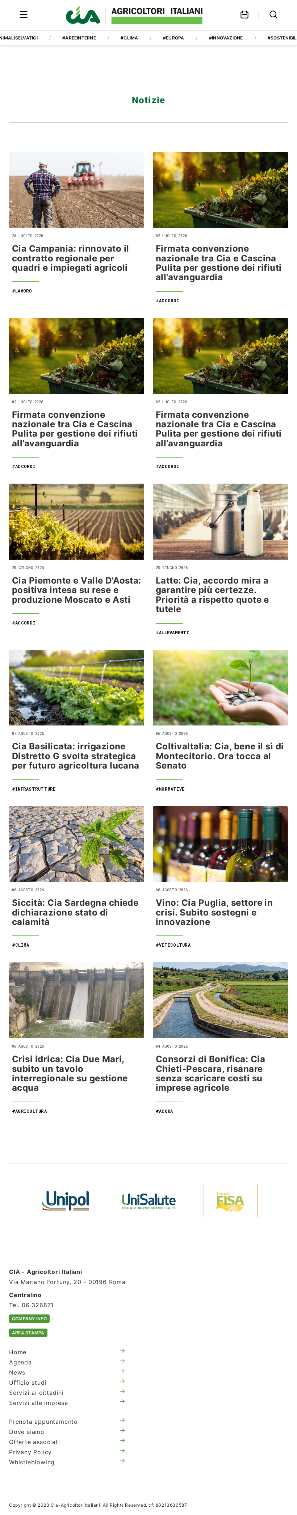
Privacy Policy (30, 1452)
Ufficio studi (27, 1382)
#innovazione (226, 38)
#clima (129, 38)
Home (17, 1352)
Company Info (29, 1318)
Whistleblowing (32, 1462)
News (17, 1372)
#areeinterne (79, 38)
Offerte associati (34, 1441)
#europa (173, 38)
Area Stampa (28, 1332)
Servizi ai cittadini (36, 1392)
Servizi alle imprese (38, 1402)
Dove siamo (27, 1431)
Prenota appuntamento (43, 1421)
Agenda (20, 1362)
